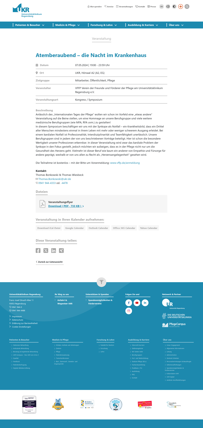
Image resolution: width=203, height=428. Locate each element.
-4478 (64, 183)
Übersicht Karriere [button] (138, 345)
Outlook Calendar (98, 227)
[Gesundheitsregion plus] (174, 404)
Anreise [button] (110, 6)
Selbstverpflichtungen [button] (174, 365)
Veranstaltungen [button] (126, 6)
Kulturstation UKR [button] (173, 373)
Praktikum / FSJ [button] (137, 368)
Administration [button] (172, 355)
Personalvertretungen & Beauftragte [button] (179, 361)
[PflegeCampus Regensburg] (177, 325)
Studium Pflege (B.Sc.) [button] (139, 361)
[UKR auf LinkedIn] (145, 302)
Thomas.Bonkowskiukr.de (54, 179)
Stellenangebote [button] (137, 348)
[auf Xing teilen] (61, 250)
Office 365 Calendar (124, 227)
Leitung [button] (169, 352)
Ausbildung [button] (135, 371)
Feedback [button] (16, 361)
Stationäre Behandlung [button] (20, 345)
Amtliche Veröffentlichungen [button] (176, 380)
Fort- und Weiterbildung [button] (140, 358)
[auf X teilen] (46, 250)
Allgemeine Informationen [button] (175, 348)
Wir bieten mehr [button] (137, 352)
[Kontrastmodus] (174, 6)
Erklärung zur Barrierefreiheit (25, 323)
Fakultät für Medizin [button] (107, 345)
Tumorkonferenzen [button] (62, 358)
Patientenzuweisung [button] (62, 355)
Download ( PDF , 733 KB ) (65, 206)
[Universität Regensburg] (177, 304)
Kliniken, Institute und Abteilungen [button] (67, 345)
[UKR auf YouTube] (137, 302)
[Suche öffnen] (187, 6)
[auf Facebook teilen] (39, 250)
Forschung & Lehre (102, 25)
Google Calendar (74, 227)
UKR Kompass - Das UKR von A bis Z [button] (25, 355)
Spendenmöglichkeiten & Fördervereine (100, 302)
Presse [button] (153, 6)
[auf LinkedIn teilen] (54, 250)
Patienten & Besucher (27, 25)
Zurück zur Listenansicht (50, 261)
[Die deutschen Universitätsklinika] (177, 316)
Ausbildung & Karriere (141, 25)
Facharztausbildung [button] (138, 365)
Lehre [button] (102, 352)
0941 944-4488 (18, 310)
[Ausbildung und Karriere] (87, 404)
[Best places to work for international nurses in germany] (58, 404)
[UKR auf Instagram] (128, 311)
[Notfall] (180, 6)
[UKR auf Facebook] (128, 302)
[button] (43, 25)
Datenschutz (17, 319)
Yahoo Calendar (148, 227)
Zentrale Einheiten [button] (173, 358)
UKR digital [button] (170, 377)
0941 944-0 (17, 307)
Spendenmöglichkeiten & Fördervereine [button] (174, 369)
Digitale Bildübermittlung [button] (21, 368)
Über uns (174, 25)
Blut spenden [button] (96, 6)
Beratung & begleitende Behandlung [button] (25, 352)
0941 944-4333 (47, 183)
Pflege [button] (58, 352)
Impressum (17, 316)
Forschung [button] (104, 348)
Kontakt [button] (141, 6)
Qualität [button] (15, 358)
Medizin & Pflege (65, 25)
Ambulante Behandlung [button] (21, 348)
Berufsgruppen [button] (137, 355)
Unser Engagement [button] (173, 345)
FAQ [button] (133, 374)
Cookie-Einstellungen (21, 326)
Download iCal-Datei (48, 227)
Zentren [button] (58, 348)
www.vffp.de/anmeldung (125, 162)
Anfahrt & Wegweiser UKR (64, 302)
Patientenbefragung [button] (19, 365)
